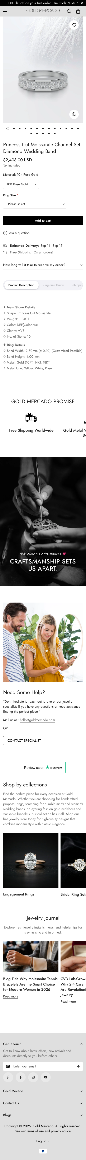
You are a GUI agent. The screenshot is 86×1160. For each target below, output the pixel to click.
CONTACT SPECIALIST (24, 740)
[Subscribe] (78, 1066)
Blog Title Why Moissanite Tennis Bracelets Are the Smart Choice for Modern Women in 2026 (30, 984)
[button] (78, 11)
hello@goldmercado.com (37, 719)
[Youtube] (46, 1077)
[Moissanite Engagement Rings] (30, 860)
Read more (10, 996)
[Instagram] (33, 1077)
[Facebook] (21, 1077)
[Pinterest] (8, 1077)
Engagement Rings (18, 894)
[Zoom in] (74, 114)
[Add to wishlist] (74, 25)
